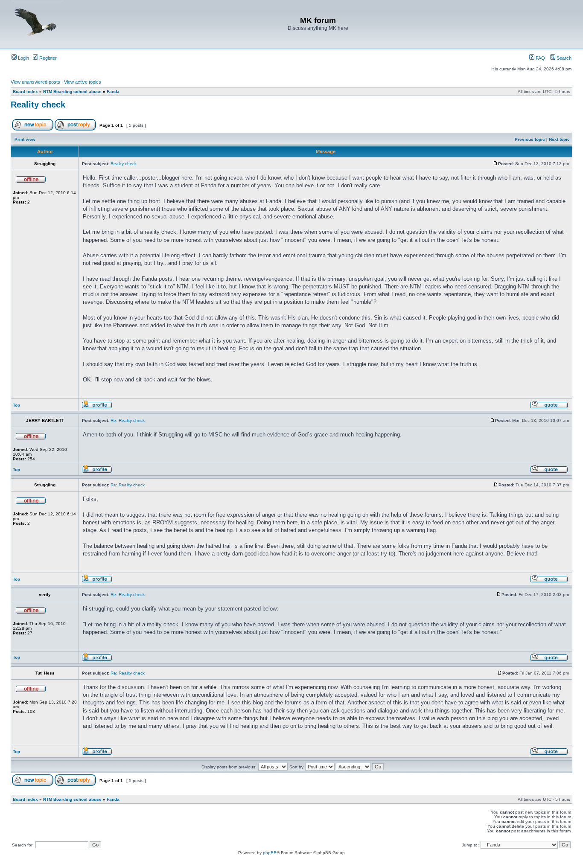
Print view (25, 139)
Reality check (38, 104)
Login (23, 58)
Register (47, 58)
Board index (25, 91)
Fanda (113, 91)
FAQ (539, 58)
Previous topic (530, 139)
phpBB (270, 852)
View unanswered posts (35, 81)
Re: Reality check (128, 420)
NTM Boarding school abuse (72, 91)
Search (563, 58)
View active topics (82, 81)
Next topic (559, 139)
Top (16, 405)
